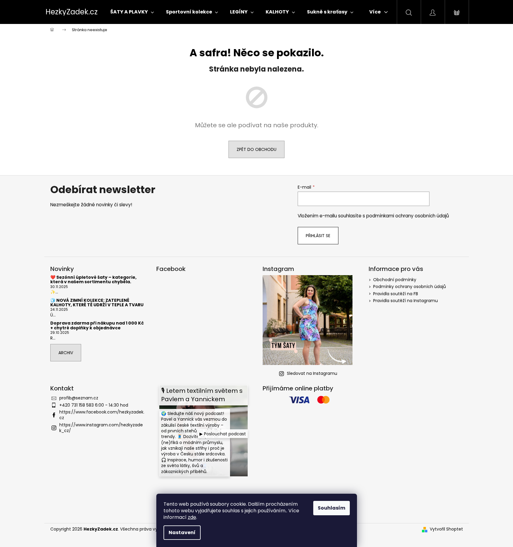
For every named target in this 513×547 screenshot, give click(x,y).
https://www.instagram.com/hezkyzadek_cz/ (101, 428)
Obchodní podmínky (394, 280)
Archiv (65, 353)
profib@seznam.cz (78, 398)
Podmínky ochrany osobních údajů (409, 287)
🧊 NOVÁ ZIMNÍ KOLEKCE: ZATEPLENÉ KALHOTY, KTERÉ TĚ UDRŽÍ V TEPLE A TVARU (96, 302)
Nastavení (182, 532)
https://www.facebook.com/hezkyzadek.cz (101, 415)
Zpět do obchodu (256, 149)
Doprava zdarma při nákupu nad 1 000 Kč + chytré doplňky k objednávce (97, 325)
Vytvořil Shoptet (446, 529)
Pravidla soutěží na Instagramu (405, 301)
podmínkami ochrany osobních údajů (407, 216)
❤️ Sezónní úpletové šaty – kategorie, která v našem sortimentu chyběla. (93, 279)
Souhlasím (331, 507)
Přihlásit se (318, 236)
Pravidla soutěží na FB (395, 294)
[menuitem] (132, 12)
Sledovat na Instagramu (312, 373)
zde (192, 517)
